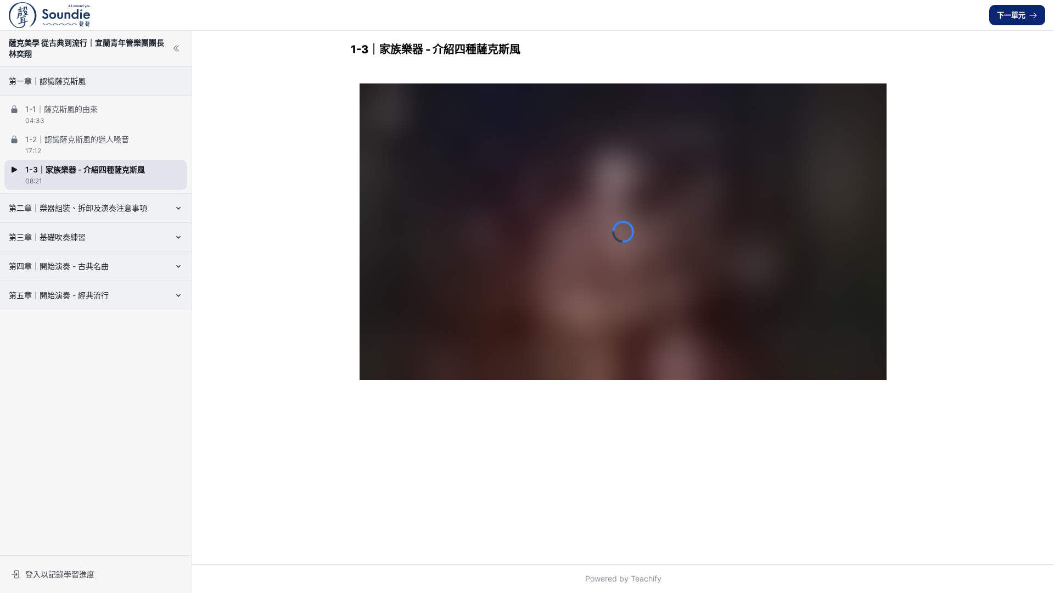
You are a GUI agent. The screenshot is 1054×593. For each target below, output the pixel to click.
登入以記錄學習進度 (59, 574)
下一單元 (1011, 14)
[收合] (176, 48)
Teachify (646, 578)
